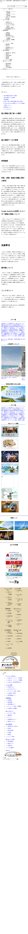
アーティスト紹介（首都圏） (10, 621)
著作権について (8, 107)
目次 (2, 92)
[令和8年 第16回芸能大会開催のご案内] (7, 432)
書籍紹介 (19, 614)
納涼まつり (19, 636)
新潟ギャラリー (11, 721)
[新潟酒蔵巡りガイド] (7, 507)
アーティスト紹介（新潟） (19, 600)
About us (14, 655)
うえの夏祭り (11, 747)
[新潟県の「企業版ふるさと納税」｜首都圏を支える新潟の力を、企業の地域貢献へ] (7, 482)
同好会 (9, 728)
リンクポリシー (8, 109)
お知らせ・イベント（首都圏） (10, 593)
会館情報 (10, 648)
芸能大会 (19, 638)
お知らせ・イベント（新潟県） (10, 598)
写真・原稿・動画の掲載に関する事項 (13, 101)
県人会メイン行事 (10, 739)
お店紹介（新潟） (12, 693)
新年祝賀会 (19, 633)
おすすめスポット (12, 689)
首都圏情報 (7, 608)
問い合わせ (14, 653)
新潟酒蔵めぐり (11, 695)
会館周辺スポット (12, 719)
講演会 (9, 641)
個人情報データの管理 (9, 97)
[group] (11, 362)
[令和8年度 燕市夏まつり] (7, 457)
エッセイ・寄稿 (11, 713)
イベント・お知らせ (10, 676)
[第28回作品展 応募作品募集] (7, 444)
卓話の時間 (10, 636)
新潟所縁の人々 (11, 704)
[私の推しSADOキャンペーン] (7, 469)
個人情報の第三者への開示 (10, 95)
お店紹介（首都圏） (13, 708)
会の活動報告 (8, 630)
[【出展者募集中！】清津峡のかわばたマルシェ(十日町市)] (7, 494)
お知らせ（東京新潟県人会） (9, 604)
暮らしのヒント (17, 608)
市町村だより (11, 687)
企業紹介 (10, 610)
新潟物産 (10, 613)
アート (18, 617)
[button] (26, 6)
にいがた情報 (17, 588)
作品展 (9, 638)
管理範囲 (6, 99)
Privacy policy (14, 654)
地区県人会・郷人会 (13, 726)
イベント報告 (11, 736)
